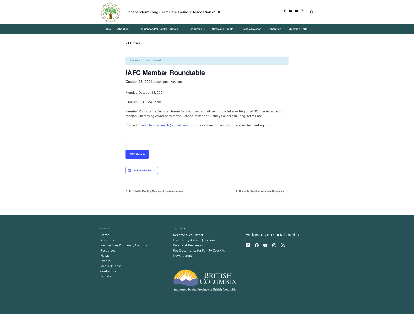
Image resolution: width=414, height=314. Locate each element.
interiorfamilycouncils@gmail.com (163, 125)
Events (105, 261)
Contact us (274, 29)
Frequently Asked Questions (194, 240)
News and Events (222, 29)
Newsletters (182, 256)
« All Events (132, 43)
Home (107, 29)
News (104, 256)
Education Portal (298, 29)
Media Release (252, 29)
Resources (195, 29)
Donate (105, 276)
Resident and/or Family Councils (159, 29)
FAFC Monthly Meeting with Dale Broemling (259, 191)
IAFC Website (137, 154)
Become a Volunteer (188, 235)
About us (123, 29)
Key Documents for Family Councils (199, 251)
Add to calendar (142, 170)
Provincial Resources (188, 245)
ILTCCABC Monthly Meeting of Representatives (156, 191)
